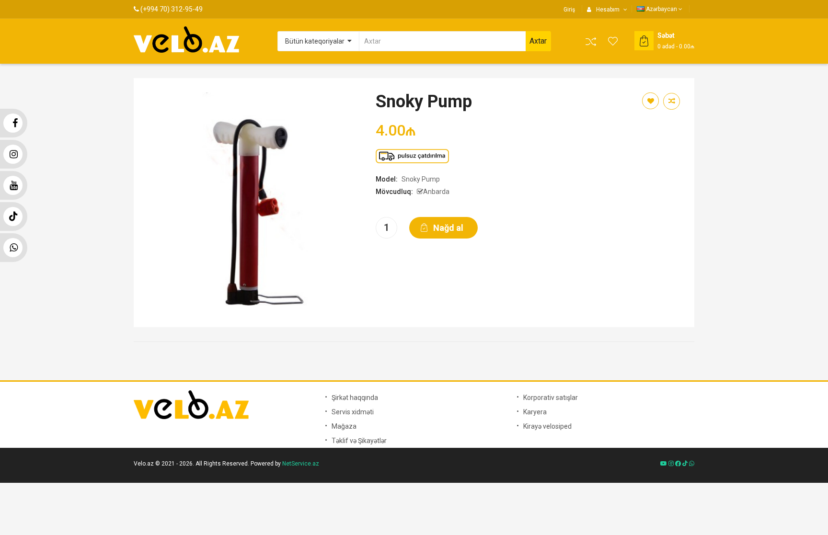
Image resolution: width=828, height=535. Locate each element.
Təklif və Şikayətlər (359, 440)
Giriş (569, 9)
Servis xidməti (353, 412)
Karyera (535, 412)
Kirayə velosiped (547, 426)
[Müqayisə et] (591, 41)
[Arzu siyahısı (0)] (613, 41)
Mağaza (344, 426)
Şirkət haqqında (355, 397)
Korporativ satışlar (550, 397)
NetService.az (300, 463)
